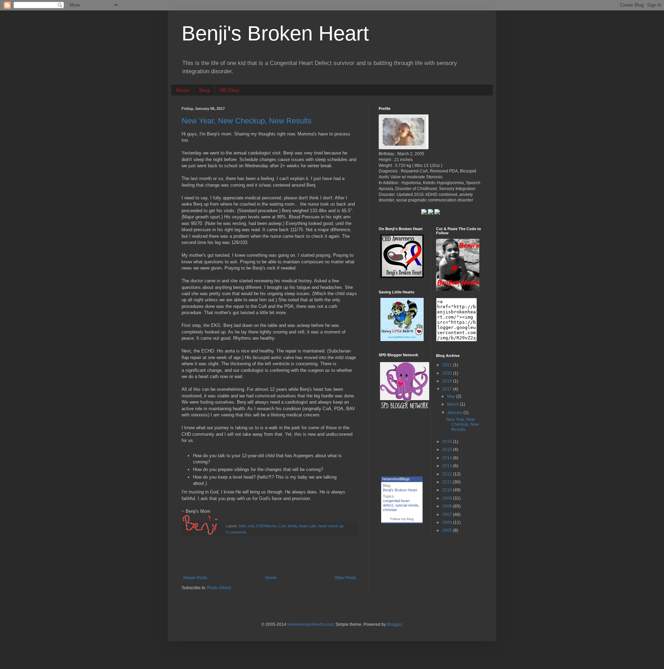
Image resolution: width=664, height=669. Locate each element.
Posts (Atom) (219, 587)
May (451, 396)
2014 (447, 457)
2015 (447, 449)
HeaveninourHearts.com (310, 624)
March (453, 404)
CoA (282, 526)
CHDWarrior (266, 526)
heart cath (307, 526)
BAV (242, 526)
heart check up (330, 526)
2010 (447, 490)
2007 (447, 514)
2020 (447, 373)
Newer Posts (195, 577)
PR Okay (229, 90)
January (455, 412)
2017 (447, 389)
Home (182, 90)
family (292, 526)
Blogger (394, 624)
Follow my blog (402, 519)
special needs (406, 505)
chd (251, 526)
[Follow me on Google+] (424, 213)
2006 (447, 522)
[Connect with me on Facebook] (437, 213)
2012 (447, 474)
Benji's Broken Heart (275, 33)
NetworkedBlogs (396, 479)
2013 (447, 465)
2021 (447, 364)
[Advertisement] (269, 556)
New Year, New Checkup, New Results (247, 120)
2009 (447, 498)
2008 (447, 506)
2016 (447, 441)
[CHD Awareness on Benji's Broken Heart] (402, 276)
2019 (447, 381)
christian (390, 510)
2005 (447, 530)
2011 (447, 482)
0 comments (236, 532)
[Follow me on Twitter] (430, 213)
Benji (204, 90)
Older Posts (345, 577)
